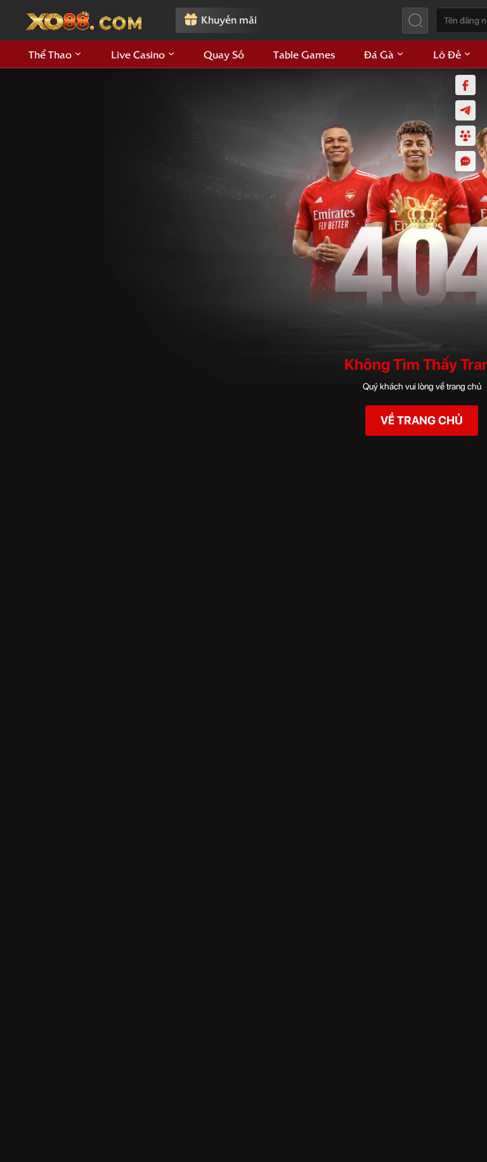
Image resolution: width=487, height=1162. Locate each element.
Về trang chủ (421, 420)
